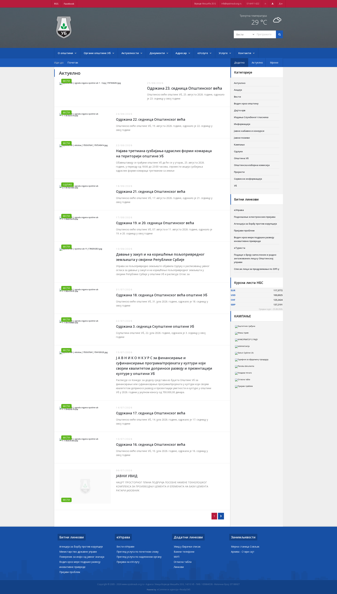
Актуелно (239, 83)
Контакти (244, 53)
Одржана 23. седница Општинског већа (184, 88)
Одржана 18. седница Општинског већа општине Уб (161, 295)
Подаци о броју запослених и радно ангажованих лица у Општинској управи (255, 258)
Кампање (239, 144)
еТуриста (239, 247)
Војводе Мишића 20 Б (205, 3)
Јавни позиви (242, 137)
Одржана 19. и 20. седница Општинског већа (155, 223)
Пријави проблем (244, 230)
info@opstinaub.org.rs (231, 3)
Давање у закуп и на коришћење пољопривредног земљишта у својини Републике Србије (160, 257)
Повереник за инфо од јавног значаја (81, 556)
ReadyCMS (185, 589)
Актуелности (130, 53)
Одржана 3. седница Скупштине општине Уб (155, 326)
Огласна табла (182, 561)
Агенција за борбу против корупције (255, 223)
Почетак (72, 62)
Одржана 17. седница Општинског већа (150, 413)
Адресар (181, 53)
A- (265, 3)
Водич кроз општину (246, 103)
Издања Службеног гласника (251, 117)
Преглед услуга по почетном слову (137, 551)
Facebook (69, 3)
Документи (157, 53)
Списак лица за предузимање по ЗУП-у (256, 269)
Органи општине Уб (97, 53)
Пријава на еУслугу (128, 561)
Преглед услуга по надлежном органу (139, 556)
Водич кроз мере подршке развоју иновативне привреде (254, 239)
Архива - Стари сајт (242, 551)
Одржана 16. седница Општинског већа (150, 444)
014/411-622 (253, 3)
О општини (65, 53)
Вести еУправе (125, 546)
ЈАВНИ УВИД (126, 476)
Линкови (179, 567)
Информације (242, 124)
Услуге (223, 53)
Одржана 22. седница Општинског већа (150, 119)
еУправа (239, 210)
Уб (235, 185)
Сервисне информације (248, 178)
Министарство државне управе (78, 551)
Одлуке (67, 184)
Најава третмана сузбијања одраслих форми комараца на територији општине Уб (164, 153)
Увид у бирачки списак (187, 546)
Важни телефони (184, 551)
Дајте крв (239, 110)
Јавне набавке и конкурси (249, 130)
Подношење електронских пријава (254, 216)
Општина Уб (241, 158)
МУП (176, 556)
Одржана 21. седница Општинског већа (150, 191)
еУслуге (202, 53)
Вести (66, 80)
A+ (281, 4)
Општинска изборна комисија (252, 165)
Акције (238, 89)
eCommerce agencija (167, 589)
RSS (56, 3)
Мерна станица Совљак (245, 546)
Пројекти (239, 171)
